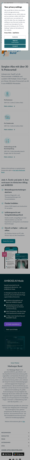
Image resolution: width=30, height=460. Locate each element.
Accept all (15, 46)
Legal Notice (16, 32)
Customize (15, 37)
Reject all (15, 41)
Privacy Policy (8, 32)
